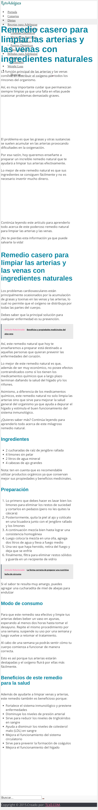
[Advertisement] (37, 117)
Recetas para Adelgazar (22, 24)
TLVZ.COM (52, 805)
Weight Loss (15, 66)
